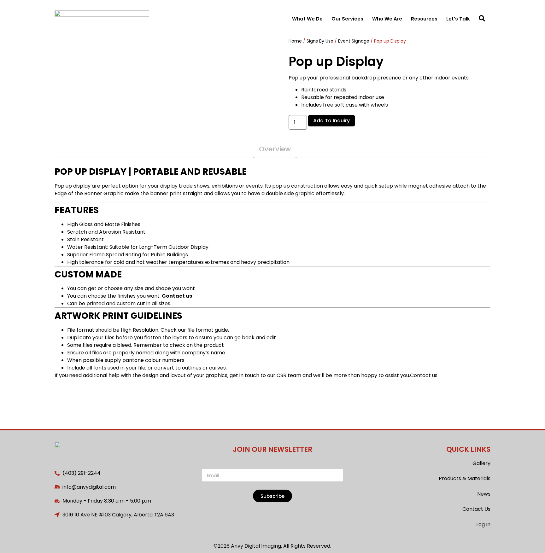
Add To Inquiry (331, 120)
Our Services (347, 19)
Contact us (177, 296)
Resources (424, 19)
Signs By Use (320, 41)
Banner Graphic (103, 193)
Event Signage (353, 41)
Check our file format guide (194, 330)
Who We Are (387, 19)
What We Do (307, 19)
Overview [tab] (275, 149)
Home (295, 41)
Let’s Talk (458, 19)
